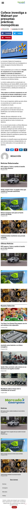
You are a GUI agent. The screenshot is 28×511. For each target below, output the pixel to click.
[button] (3, 3)
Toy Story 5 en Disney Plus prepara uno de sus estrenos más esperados (14, 324)
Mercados (4, 491)
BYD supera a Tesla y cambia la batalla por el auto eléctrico (13, 167)
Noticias (4, 484)
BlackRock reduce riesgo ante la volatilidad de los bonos (11, 389)
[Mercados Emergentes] (21, 2)
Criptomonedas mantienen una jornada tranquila (11, 474)
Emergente (5, 488)
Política (4, 495)
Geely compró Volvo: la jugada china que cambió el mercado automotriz (13, 190)
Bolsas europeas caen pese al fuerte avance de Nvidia (12, 453)
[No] (25, 503)
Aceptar (14, 507)
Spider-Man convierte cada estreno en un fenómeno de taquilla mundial (13, 367)
